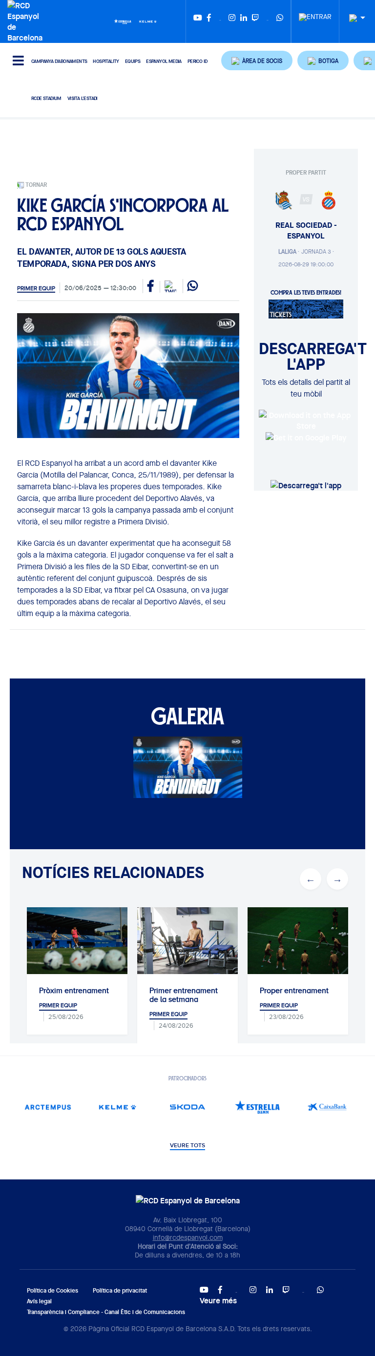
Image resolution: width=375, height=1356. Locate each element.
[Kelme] (148, 21)
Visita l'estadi (82, 98)
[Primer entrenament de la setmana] (187, 940)
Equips (132, 61)
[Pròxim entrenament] (77, 940)
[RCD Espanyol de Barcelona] (27, 20)
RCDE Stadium (46, 98)
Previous (310, 879)
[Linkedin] (243, 21)
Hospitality (106, 61)
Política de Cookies (52, 1290)
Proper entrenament (294, 990)
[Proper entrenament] (298, 940)
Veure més (218, 1300)
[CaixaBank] (327, 1107)
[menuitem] (315, 14)
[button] (256, 60)
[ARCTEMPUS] (48, 1107)
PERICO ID (198, 61)
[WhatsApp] (279, 21)
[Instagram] (232, 21)
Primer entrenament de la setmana (183, 995)
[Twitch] (255, 21)
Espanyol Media (164, 61)
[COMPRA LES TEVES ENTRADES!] (306, 308)
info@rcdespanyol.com (188, 1237)
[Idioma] (353, 18)
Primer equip (36, 288)
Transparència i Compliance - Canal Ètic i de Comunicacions (106, 1312)
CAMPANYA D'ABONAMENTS (59, 61)
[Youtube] (197, 21)
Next (337, 879)
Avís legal (39, 1301)
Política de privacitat (120, 1290)
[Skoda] (188, 1107)
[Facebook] (209, 21)
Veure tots (187, 1145)
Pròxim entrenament (74, 990)
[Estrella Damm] (122, 21)
